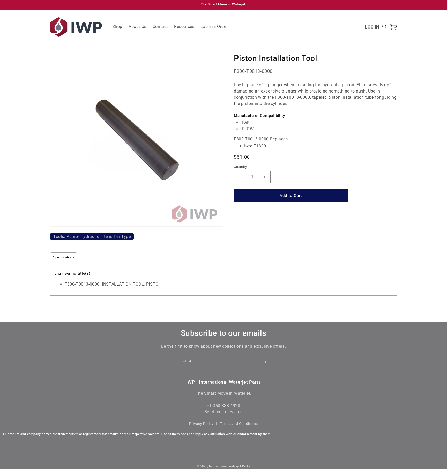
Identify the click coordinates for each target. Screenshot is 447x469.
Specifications (63, 257)
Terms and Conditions (239, 424)
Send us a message (223, 412)
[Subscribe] (264, 362)
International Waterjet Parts (229, 466)
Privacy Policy (201, 424)
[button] (384, 27)
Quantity (240, 167)
